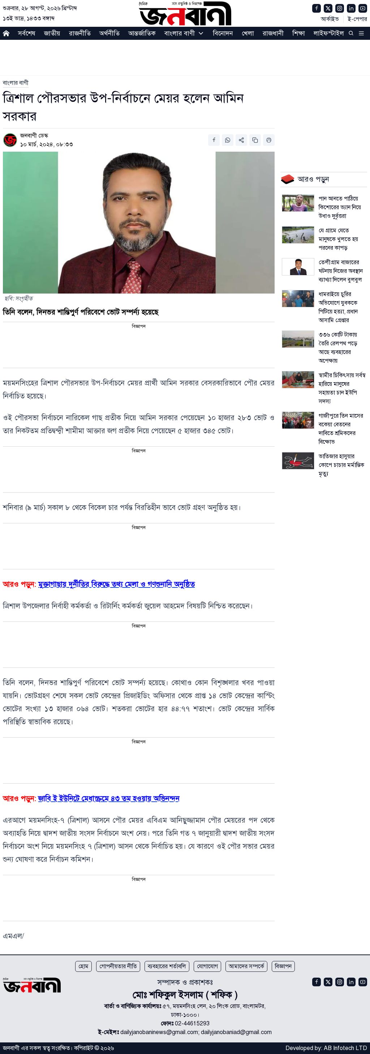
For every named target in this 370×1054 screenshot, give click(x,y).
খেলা (248, 33)
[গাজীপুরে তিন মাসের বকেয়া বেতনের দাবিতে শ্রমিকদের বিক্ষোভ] (298, 420)
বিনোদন (223, 33)
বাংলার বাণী (179, 33)
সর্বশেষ (26, 33)
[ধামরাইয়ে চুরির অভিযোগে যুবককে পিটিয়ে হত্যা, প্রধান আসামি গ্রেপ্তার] (298, 298)
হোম (83, 966)
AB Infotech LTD (345, 1048)
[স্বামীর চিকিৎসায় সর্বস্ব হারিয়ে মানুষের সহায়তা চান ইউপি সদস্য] (298, 379)
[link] (16, 83)
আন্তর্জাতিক (142, 33)
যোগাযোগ (207, 966)
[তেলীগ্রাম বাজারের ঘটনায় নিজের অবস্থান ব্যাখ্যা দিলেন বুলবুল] (298, 266)
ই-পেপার (357, 19)
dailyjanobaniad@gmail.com (236, 1032)
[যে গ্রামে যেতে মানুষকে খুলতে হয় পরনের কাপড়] (298, 235)
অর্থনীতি (109, 33)
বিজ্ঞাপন (283, 966)
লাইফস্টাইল (329, 33)
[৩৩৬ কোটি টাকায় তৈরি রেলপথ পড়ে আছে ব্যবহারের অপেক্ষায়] (298, 339)
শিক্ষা (298, 33)
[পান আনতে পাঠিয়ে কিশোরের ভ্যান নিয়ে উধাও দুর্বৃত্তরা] (298, 203)
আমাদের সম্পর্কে (246, 966)
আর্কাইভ (330, 19)
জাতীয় (52, 33)
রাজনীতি (80, 33)
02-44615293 (192, 1023)
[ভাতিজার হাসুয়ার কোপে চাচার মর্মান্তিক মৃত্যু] (298, 460)
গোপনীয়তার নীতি (118, 966)
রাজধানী (273, 33)
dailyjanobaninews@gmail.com (159, 1032)
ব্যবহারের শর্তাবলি (167, 966)
